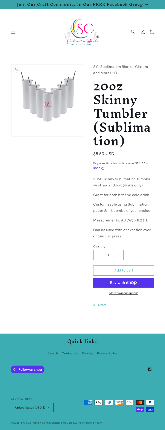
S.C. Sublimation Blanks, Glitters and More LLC (49, 422)
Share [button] (102, 305)
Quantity (99, 246)
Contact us (70, 353)
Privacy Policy (107, 353)
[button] (13, 32)
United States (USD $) (30, 407)
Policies (87, 353)
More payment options (123, 292)
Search (53, 353)
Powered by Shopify (90, 422)
